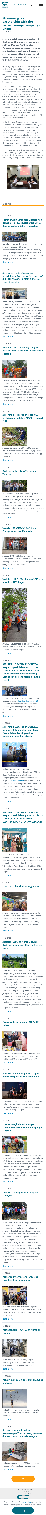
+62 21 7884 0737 (21, 5)
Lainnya (23, 1479)
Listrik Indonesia (17, 780)
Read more (7, 262)
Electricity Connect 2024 (28, 701)
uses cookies (26, 1502)
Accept (23, 1510)
